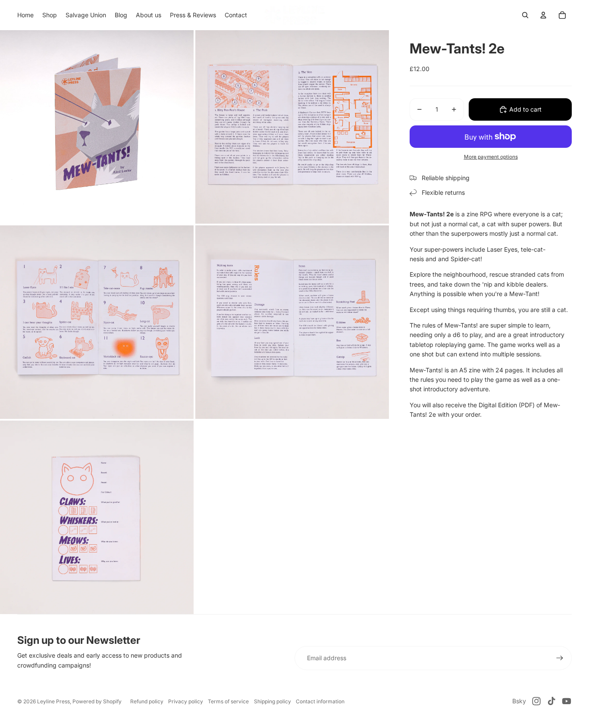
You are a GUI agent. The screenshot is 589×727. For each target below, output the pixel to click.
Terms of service (228, 701)
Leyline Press (53, 701)
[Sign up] (559, 658)
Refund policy (146, 701)
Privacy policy (185, 701)
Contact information (320, 701)
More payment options (491, 157)
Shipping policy (272, 701)
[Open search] (525, 15)
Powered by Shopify (97, 701)
